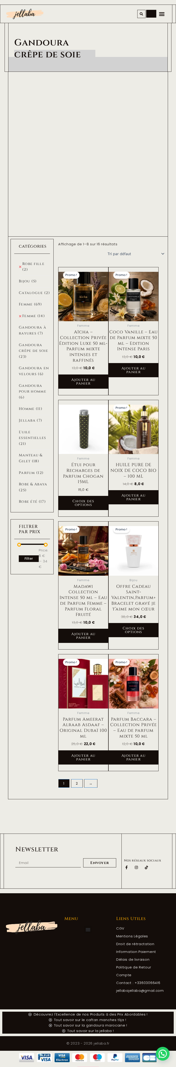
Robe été (32, 501)
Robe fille (33, 266)
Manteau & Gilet (31, 458)
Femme (30, 304)
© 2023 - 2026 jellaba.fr (88, 1043)
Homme (30, 408)
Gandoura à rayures (32, 330)
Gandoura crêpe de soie (33, 350)
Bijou (28, 281)
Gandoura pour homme (32, 391)
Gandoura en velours (34, 371)
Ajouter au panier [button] (83, 381)
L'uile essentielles (32, 438)
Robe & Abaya (33, 487)
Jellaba (30, 420)
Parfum (31, 472)
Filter (29, 558)
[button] (141, 14)
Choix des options (83, 503)
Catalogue (34, 292)
